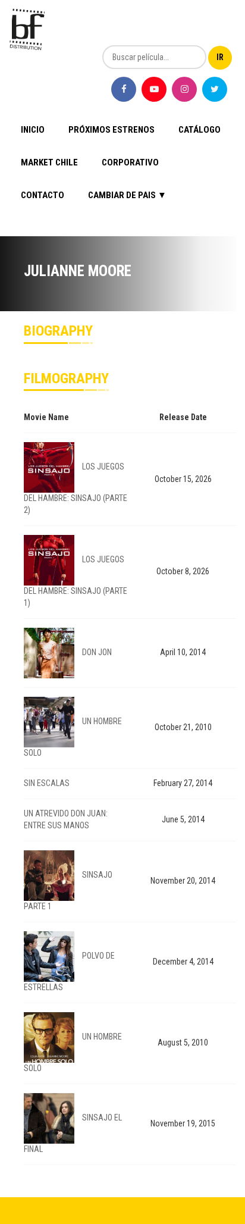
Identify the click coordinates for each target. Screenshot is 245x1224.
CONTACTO (42, 195)
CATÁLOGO (199, 129)
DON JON (97, 652)
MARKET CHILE (49, 162)
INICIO (33, 129)
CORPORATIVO (130, 162)
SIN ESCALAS (47, 783)
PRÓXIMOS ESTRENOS (111, 129)
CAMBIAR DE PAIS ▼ (127, 195)
